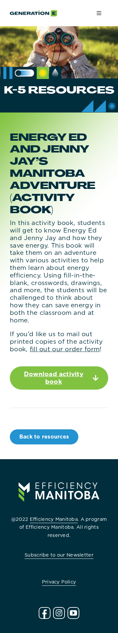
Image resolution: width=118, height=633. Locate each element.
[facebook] (44, 613)
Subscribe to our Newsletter (59, 555)
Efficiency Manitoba (54, 519)
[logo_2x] (33, 13)
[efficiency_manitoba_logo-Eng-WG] (59, 477)
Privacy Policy (59, 581)
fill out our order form (65, 349)
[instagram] (59, 613)
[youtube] (73, 613)
